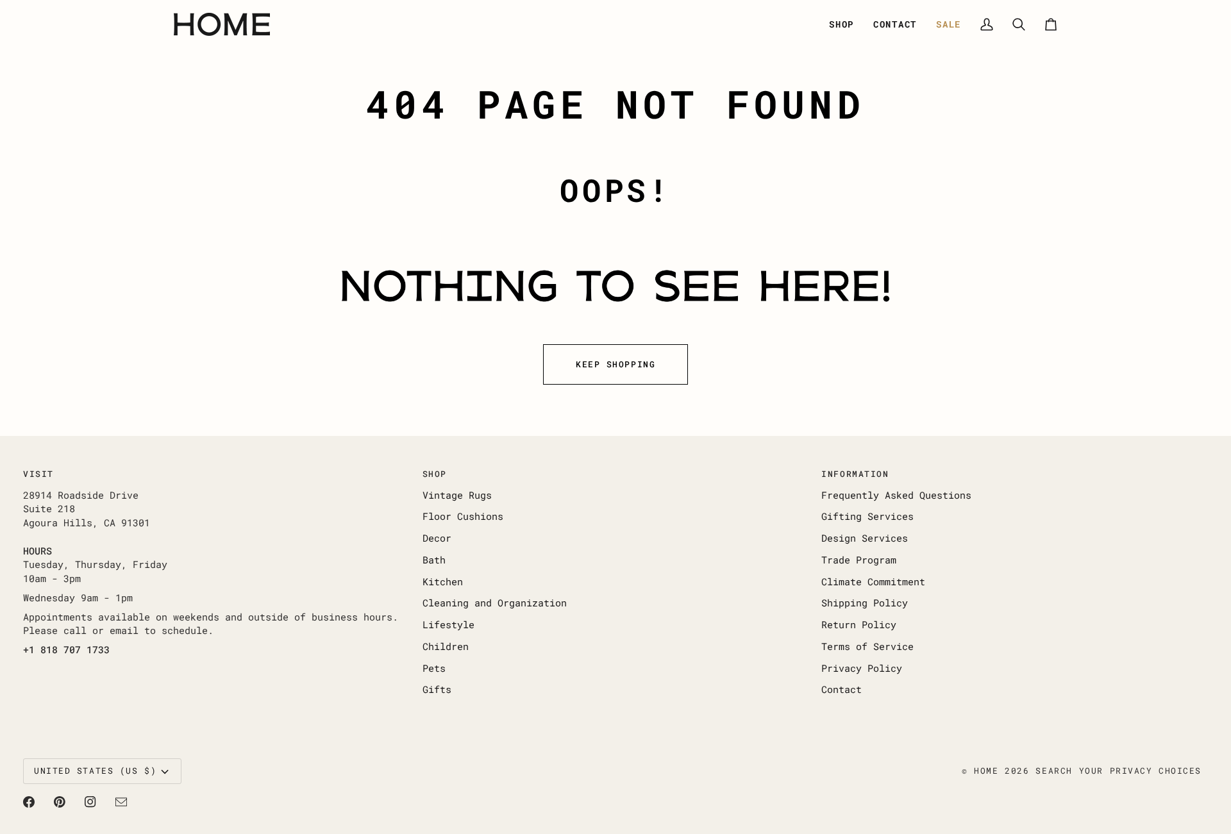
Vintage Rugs (457, 495)
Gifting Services (867, 516)
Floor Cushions (463, 516)
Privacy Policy (861, 668)
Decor (437, 538)
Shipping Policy (864, 603)
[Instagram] (90, 802)
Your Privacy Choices (1140, 770)
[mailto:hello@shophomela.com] (121, 802)
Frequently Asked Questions (896, 495)
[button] (841, 24)
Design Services (864, 538)
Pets (434, 668)
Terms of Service (867, 646)
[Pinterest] (59, 802)
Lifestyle (448, 625)
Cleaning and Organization (495, 603)
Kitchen (443, 582)
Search (1053, 770)
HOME (986, 770)
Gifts (437, 689)
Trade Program (858, 560)
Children (446, 646)
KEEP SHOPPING (615, 364)
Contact (841, 689)
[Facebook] (29, 802)
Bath (434, 560)
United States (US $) (95, 770)
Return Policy (858, 625)
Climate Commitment (873, 582)
